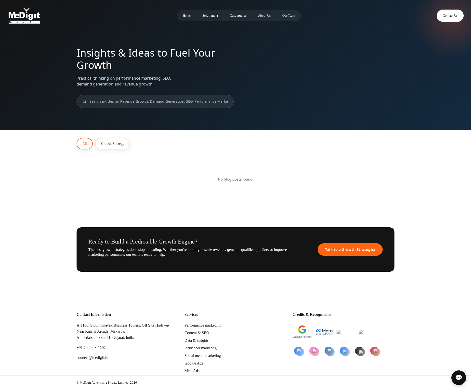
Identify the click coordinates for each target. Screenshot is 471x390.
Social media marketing (202, 355)
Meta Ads (191, 371)
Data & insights (196, 340)
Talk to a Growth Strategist (350, 249)
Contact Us (450, 15)
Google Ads (193, 363)
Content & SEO (196, 333)
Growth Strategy (112, 144)
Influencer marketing (200, 348)
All (84, 144)
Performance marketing (202, 325)
